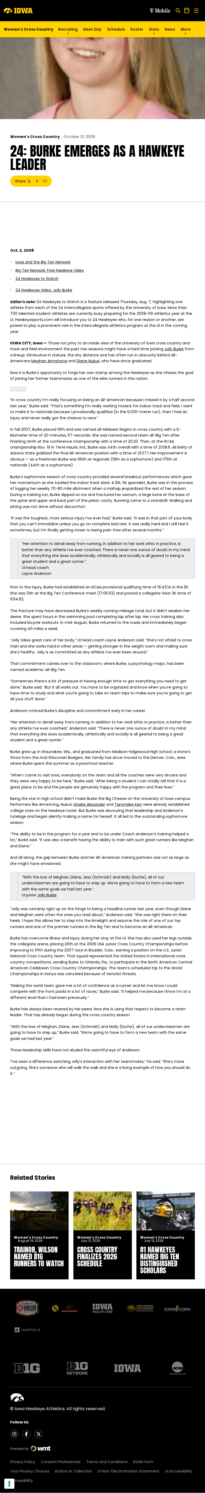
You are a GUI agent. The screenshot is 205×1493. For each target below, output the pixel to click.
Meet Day (92, 29)
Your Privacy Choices (29, 1471)
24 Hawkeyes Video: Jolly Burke (43, 290)
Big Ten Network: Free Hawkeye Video (49, 270)
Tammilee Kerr (128, 804)
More (186, 29)
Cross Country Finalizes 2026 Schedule (97, 1256)
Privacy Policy (22, 1461)
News (170, 29)
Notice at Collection (73, 1471)
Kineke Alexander (89, 804)
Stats (154, 29)
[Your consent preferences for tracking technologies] (9, 1484)
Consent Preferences (61, 1461)
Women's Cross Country (35, 136)
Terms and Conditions (107, 1461)
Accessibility (21, 1480)
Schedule (116, 29)
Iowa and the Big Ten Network (42, 262)
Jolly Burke (174, 349)
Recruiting (68, 29)
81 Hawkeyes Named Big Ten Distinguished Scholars (159, 1260)
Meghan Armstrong (49, 361)
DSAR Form (143, 1461)
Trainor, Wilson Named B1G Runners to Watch (39, 1256)
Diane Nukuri (88, 361)
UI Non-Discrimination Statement (129, 1471)
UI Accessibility (178, 1471)
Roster (137, 29)
